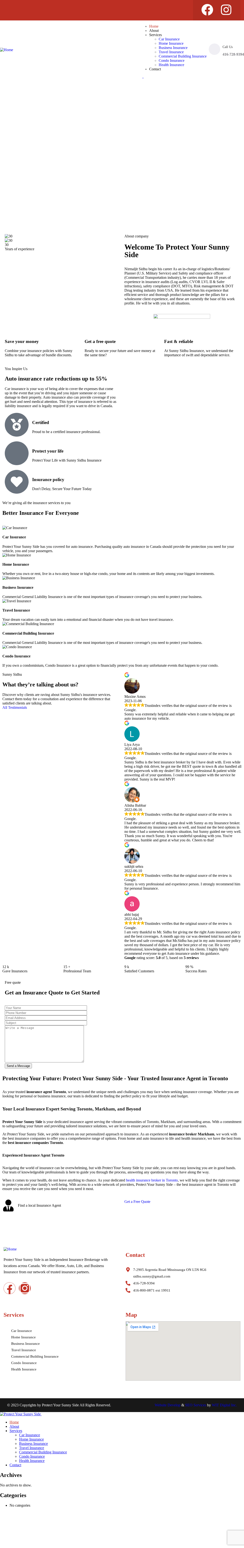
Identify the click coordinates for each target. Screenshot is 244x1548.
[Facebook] (207, 10)
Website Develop (167, 1405)
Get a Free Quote (137, 1202)
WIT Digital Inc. (224, 1405)
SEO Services (195, 1405)
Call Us (228, 47)
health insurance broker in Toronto (152, 1180)
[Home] (6, 50)
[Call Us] (214, 49)
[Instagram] (226, 10)
